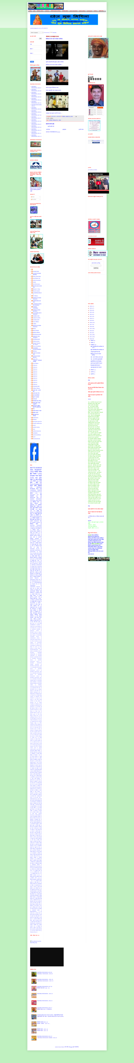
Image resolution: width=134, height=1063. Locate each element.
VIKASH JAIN (36, 386)
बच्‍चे (35, 836)
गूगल (91, 549)
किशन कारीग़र (39, 542)
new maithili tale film (35, 741)
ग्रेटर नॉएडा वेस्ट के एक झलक (35, 787)
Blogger (71, 1046)
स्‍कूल (35, 927)
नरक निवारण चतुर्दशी (34, 823)
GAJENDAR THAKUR (36, 490)
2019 (91, 320)
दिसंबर (92, 340)
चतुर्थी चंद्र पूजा (33, 788)
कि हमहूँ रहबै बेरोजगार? (95, 365)
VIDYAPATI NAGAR (35, 586)
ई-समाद (89, 535)
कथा (32, 771)
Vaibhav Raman (36, 388)
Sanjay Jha (34, 566)
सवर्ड (89, 539)
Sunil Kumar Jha (36, 491)
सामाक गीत (39, 923)
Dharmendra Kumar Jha (35, 579)
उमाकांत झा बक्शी (35, 768)
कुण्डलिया (33, 776)
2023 (91, 312)
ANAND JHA (36, 271)
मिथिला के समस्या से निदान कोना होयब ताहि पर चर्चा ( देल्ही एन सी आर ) (36, 854)
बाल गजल (34, 839)
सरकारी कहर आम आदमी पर (36, 921)
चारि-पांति (32, 790)
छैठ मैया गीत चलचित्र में (37, 528)
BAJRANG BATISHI (36, 629)
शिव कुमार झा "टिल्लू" (36, 415)
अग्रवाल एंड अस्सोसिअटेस (95, 548)
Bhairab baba (35, 633)
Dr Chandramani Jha (34, 580)
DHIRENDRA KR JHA (37, 301)
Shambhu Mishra (33, 712)
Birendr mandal (36, 290)
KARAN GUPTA (36, 317)
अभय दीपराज (34, 503)
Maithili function (39, 693)
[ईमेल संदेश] (76, 116)
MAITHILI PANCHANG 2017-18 (44, 986)
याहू (89, 549)
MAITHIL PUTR (37, 651)
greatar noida (37, 731)
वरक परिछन (40, 891)
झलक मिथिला (34, 806)
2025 (91, 308)
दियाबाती (31, 819)
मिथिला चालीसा (33, 857)
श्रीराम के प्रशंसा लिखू (34, 917)
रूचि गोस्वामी (39, 559)
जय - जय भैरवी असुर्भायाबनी (96, 359)
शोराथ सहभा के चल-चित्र (34, 914)
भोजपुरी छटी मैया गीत (95, 351)
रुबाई (38, 547)
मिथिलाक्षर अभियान (36, 864)
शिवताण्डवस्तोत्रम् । (34, 911)
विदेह (103, 539)
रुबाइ (31, 886)
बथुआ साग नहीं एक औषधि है (36, 838)
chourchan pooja (33, 728)
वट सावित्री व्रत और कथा (34, 889)
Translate (54, 32)
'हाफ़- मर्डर (32, 623)
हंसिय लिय (101, 10)
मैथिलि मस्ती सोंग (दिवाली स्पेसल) (36, 876)
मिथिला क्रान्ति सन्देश (35, 535)
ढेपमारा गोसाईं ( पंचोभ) (37, 812)
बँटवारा (31, 836)
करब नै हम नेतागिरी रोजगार (96, 363)
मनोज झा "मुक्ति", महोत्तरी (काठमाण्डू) (37, 406)
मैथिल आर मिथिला (96, 543)
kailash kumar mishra (36, 567)
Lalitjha (34, 323)
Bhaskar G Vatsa (36, 289)
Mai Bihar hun (37, 690)
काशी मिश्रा (33, 595)
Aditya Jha (32, 626)
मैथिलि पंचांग (36, 529)
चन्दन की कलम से (35, 532)
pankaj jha (40, 554)
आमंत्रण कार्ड (39, 592)
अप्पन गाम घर (91, 554)
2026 (91, 306)
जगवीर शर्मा (35, 794)
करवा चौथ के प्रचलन (33, 772)
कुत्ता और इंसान (39, 776)
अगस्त (92, 371)
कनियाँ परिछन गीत (37, 771)
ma (32, 734)
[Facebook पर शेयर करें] (51, 118)
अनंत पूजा (40, 752)
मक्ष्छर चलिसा (32, 848)
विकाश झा (37, 611)
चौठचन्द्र (31, 793)
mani (34, 429)
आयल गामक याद (36, 594)
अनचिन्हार (33, 753)
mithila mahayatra (39, 736)
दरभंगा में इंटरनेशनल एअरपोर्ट (35, 816)
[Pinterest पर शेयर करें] (52, 118)
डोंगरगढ (36, 810)
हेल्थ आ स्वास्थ (32, 929)
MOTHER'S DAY (33, 689)
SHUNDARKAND (38, 582)
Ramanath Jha (33, 702)
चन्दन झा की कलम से (35, 570)
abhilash (35, 419)
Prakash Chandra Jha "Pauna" (36, 344)
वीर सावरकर (37, 905)
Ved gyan (40, 719)
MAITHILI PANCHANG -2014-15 (44, 1000)
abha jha (32, 588)
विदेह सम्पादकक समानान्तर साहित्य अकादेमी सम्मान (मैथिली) (36, 615)
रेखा (34, 408)
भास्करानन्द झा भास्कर (35, 534)
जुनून (39, 601)
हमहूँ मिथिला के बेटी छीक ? (96, 361)
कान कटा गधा (32, 775)
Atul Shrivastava (36, 284)
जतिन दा (40, 794)
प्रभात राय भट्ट (36, 476)
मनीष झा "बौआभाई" (36, 850)
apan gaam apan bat (37, 421)
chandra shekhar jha (37, 423)
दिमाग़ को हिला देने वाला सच (35, 817)
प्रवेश (30, 10)
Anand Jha (40, 627)
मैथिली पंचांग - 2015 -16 (42, 1029)
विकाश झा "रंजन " (36, 560)
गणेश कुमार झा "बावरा (37, 544)
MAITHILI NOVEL (38, 657)
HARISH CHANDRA (35, 307)
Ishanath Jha (38, 645)
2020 (91, 318)
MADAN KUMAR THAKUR (37, 326)
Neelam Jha (38, 697)
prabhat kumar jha (37, 431)
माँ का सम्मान (39, 851)
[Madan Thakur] (34, 460)
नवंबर (92, 342)
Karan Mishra (36, 321)
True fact (39, 718)
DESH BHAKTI (34, 578)
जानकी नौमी (34, 601)
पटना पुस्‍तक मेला (39, 829)
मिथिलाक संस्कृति (39, 863)
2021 (91, 316)
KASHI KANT (36, 319)
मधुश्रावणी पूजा (33, 607)
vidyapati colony (36, 541)
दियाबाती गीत (37, 819)
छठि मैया (32, 572)
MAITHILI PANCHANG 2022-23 (44, 1036)
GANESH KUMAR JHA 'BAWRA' (37, 304)
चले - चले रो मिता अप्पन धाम (97, 357)
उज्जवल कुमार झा (39, 766)
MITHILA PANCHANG (37, 564)
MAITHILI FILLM (34, 548)
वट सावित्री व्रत (37, 888)
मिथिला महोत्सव (33, 557)
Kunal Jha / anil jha (38, 563)
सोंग (100, 545)
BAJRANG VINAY (34, 630)
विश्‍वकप (31, 905)
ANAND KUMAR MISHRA (37, 274)
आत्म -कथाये (38, 760)
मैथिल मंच (34, 869)
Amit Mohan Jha (36, 278)
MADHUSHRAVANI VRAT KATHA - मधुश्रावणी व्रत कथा (50, 1014)
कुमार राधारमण (36, 397)
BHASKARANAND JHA (37, 286)
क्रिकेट (36, 781)
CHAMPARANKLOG (37, 293)
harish (34, 425)
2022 (91, 314)
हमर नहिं (38, 927)
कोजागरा (31, 781)
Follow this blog (96, 142)
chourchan (40, 566)
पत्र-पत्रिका (32, 602)
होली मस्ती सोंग (39, 929)
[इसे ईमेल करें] (47, 118)
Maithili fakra (32, 693)
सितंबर (92, 369)
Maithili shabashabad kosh (35, 692)
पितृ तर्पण (31, 832)
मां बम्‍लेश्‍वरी (34, 853)
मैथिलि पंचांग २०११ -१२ (37, 873)
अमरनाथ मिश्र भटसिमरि (35, 531)
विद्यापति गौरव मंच (37, 899)
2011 (91, 336)
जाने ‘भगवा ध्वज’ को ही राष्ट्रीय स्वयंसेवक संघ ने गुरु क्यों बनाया (36, 800)
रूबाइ (36, 575)
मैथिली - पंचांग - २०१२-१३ (35, 877)
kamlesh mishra (36, 427)
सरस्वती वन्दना (32, 923)
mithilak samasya (36, 522)
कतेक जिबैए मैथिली (38, 769)
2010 (91, 338)
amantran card (32, 725)
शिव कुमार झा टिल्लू (34, 519)
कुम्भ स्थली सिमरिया (36, 778)
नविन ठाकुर (38, 825)
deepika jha (37, 589)
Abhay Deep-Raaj (37, 276)
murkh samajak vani (38, 740)
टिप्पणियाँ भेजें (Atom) (55, 131)
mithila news (34, 737)
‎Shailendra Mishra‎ (33, 932)
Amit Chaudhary (38, 626)
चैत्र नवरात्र (37, 791)
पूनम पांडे (31, 834)
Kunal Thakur (37, 648)
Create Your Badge (33, 461)
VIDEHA (47, 10)
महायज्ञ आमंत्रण (33, 851)
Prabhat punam (36, 341)
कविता (31, 493)
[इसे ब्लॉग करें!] (48, 118)
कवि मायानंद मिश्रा (37, 774)
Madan (34, 328)
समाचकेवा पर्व (33, 539)
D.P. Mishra (35, 295)
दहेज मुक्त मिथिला (36, 485)
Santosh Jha (34, 583)
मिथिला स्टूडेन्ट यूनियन (38, 860)
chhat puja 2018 (37, 727)
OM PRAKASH (36, 339)
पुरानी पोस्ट (81, 129)
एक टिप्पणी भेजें (51, 126)
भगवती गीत (37, 573)
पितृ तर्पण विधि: (37, 832)
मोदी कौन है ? (37, 882)
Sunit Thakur (33, 718)
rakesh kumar (36, 743)
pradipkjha (35, 432)
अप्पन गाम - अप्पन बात (56, 116)
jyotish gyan (89, 10)
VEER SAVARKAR (33, 719)
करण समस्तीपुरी (36, 395)
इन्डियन (97, 545)
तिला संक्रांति (38, 815)
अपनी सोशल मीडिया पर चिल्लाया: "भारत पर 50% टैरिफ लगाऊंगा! (36, 755)
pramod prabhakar (37, 434)
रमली (32, 885)
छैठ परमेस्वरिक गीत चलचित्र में (97, 349)
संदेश (33, 196)
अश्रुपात (32, 504)
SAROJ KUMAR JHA (36, 353)
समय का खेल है (39, 920)
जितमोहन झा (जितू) (37, 400)
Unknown (35, 365)
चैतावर (33, 599)
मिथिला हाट (33, 861)
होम (34, 10)
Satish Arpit (37, 711)
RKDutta (35, 351)
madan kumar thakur (37, 500)
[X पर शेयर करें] (50, 118)
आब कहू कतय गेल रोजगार (96, 367)
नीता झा (36, 828)
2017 (91, 324)
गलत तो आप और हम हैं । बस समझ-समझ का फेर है (36, 783)
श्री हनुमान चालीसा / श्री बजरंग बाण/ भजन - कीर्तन (36, 617)
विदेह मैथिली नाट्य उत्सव (35, 892)
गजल (34, 481)
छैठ (37, 572)
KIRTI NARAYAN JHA (36, 520)
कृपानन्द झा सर (33, 779)
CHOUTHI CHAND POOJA (35, 639)
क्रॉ (100, 538)
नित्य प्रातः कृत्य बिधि (34, 826)
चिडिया (37, 790)
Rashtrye (37, 703)
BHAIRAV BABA (33, 632)
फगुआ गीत (38, 835)
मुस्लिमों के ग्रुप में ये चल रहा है (35, 866)
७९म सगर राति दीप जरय (36, 930)
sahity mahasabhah (73, 10)
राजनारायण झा (37, 885)
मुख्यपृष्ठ (64, 129)
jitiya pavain (40, 733)
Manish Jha (33, 695)
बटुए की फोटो (39, 836)
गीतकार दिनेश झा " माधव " (36, 598)
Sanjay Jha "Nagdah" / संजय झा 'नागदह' (37, 360)
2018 (91, 322)
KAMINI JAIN (36, 316)
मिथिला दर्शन (65, 10)
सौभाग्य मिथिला (95, 535)
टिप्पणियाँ (34, 199)
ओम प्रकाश (39, 479)
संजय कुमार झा (33, 561)
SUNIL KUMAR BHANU (36, 356)
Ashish (34, 282)
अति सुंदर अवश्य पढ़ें (33, 752)
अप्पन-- (95, 10)
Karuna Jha (39, 539)
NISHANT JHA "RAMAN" (36, 337)
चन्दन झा (35, 398)
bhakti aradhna (82, 10)
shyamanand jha (36, 438)
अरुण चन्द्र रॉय (36, 393)
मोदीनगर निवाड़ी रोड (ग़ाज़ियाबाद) (36, 883)
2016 (91, 326)
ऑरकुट (97, 549)
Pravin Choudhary (37, 346)
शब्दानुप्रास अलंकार (36, 910)
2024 (91, 310)
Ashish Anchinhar (37, 280)
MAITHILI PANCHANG (35, 550)
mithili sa (31, 740)
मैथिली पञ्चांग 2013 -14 (42, 1022)
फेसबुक (93, 549)
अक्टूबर (92, 344)
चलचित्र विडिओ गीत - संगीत (55, 120)
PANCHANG (32, 551)
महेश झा (32, 575)
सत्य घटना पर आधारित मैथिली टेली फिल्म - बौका (36, 919)
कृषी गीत (38, 779)
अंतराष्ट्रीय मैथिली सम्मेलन (35, 750)
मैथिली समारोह (36, 518)
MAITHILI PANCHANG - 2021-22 (45, 993)
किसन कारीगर (39, 775)
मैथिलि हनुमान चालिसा (55, 10)
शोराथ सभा (38, 913)
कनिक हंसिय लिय (36, 556)
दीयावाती (31, 820)
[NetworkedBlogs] (96, 140)
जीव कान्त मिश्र (39, 804)
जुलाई (92, 373)
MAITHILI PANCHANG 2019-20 (44, 972)
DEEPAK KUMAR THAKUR (37, 298)
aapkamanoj (35, 417)
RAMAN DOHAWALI (36, 499)
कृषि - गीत (37, 597)
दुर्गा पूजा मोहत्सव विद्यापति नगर (36, 822)
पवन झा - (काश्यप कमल (36, 831)
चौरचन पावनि (39, 599)
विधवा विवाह (32, 904)
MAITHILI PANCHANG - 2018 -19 (45, 979)
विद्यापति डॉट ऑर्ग (97, 540)
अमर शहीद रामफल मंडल (35, 569)
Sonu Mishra (35, 363)
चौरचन (36, 793)
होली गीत (37, 620)
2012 (91, 334)
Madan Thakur (32, 442)
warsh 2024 (39, 749)
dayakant (31, 730)
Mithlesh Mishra (36, 332)
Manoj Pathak (36, 330)
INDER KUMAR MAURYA (36, 310)
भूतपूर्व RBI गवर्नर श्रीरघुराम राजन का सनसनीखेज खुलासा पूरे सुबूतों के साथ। (36, 846)
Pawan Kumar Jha (38, 516)
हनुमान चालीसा (37, 576)
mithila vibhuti (37, 738)
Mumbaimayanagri (37, 334)
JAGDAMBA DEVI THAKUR (37, 313)
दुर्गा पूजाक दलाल (38, 820)
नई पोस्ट (48, 129)
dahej (39, 728)
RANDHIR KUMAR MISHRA (37, 348)
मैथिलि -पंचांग (40, 10)
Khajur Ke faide (33, 646)
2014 (91, 330)
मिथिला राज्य (36, 501)
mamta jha (36, 734)
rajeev (34, 436)
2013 (91, 332)
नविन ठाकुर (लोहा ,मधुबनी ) (36, 403)
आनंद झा (32, 542)
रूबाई (35, 886)
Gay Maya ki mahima (34, 640)
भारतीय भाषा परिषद (37, 841)
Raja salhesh (38, 700)
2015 (91, 328)
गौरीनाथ (38, 785)
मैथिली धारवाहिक (33, 879)
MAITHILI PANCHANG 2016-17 (44, 1007)
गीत (33, 545)
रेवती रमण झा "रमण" (37, 410)
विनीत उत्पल (35, 412)
